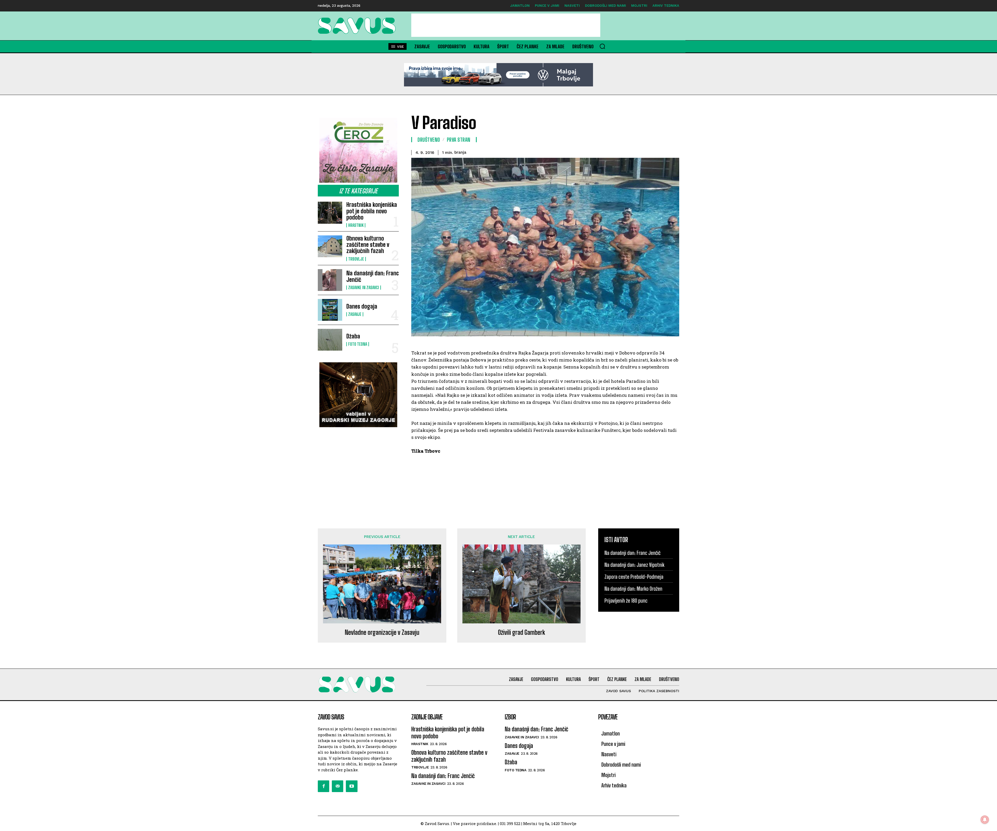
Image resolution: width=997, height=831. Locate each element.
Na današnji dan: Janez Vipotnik (634, 565)
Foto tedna (357, 344)
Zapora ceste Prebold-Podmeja (633, 577)
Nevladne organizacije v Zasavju (382, 632)
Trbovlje (356, 259)
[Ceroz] (358, 150)
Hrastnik (355, 225)
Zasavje (354, 314)
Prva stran (458, 139)
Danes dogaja (361, 306)
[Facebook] (323, 786)
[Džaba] (330, 340)
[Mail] (337, 786)
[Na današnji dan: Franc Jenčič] (330, 280)
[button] (602, 46)
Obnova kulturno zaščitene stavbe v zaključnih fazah (367, 244)
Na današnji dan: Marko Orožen (633, 588)
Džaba (353, 336)
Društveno (428, 139)
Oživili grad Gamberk (521, 632)
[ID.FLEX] (498, 74)
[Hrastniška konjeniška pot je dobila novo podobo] (330, 212)
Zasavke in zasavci (363, 287)
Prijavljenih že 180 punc (626, 600)
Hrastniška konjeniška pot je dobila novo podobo (371, 211)
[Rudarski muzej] (358, 394)
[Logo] (358, 25)
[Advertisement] (505, 25)
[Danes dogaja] (330, 310)
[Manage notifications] (985, 819)
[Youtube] (351, 786)
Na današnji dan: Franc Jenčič (372, 276)
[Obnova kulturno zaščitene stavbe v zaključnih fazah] (330, 246)
